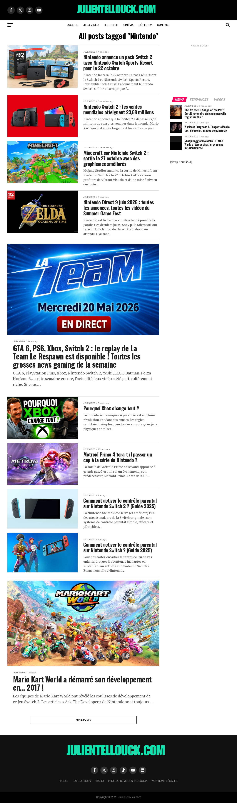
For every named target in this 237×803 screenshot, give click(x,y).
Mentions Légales (164, 780)
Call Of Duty (82, 780)
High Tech (111, 24)
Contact (163, 24)
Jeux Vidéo (91, 24)
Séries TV (145, 24)
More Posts (83, 719)
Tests (64, 780)
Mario (100, 780)
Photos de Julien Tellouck (127, 780)
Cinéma (128, 24)
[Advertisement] (200, 71)
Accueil (72, 24)
